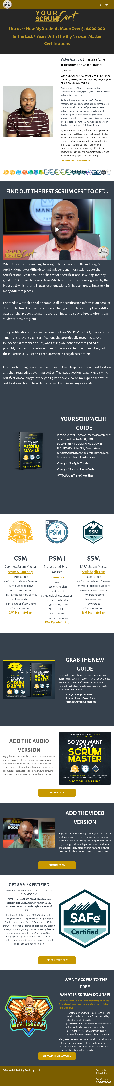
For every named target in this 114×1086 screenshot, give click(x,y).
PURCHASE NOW (57, 792)
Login (100, 4)
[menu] (103, 4)
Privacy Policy (101, 1073)
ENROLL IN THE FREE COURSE (57, 1056)
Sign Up (108, 4)
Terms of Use (101, 1070)
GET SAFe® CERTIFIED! (57, 960)
